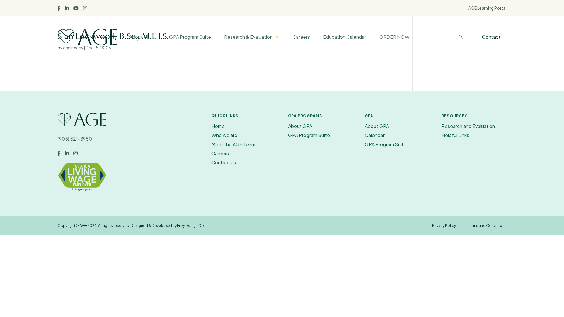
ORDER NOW (394, 37)
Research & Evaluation (248, 37)
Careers (301, 37)
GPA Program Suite (190, 37)
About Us (139, 37)
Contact (491, 37)
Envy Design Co (190, 225)
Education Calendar (344, 37)
